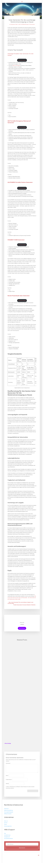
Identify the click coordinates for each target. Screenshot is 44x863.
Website (7, 783)
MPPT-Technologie (16, 65)
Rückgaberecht (7, 836)
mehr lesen (7, 688)
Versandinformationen (8, 838)
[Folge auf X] (37, 857)
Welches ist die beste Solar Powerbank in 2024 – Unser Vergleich (18, 680)
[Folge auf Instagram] (39, 857)
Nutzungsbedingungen (8, 812)
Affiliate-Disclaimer (7, 813)
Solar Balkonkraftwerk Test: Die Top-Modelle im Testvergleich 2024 (18, 694)
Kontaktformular (7, 835)
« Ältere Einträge (7, 743)
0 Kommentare (32, 24)
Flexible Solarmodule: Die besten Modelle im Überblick (16, 729)
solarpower (13, 24)
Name (7, 775)
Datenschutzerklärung (8, 810)
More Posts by (22, 628)
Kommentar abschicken (32, 790)
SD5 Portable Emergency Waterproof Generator (19, 121)
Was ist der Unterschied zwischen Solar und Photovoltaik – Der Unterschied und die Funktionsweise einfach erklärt (22, 598)
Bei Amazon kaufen (22, 127)
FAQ (5, 833)
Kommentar (8, 763)
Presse (5, 824)
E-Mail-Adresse (9, 779)
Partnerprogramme (8, 826)
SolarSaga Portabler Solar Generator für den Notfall (20, 54)
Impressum (6, 808)
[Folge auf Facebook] (34, 857)
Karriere (5, 822)
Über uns (6, 821)
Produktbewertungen (25, 24)
